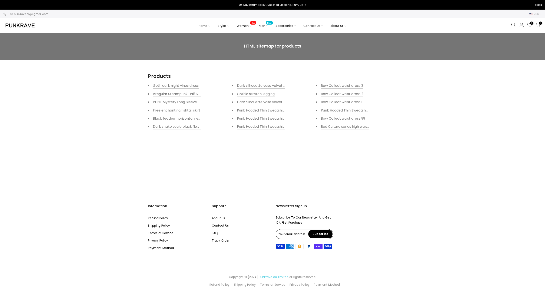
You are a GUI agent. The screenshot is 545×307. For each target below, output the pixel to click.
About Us (337, 26)
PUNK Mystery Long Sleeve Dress (180, 102)
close (8, 5)
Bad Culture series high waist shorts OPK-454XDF (362, 126)
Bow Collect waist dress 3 (342, 85)
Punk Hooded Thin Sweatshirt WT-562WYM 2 (274, 118)
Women (246, 25)
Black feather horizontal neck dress (182, 118)
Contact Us (311, 26)
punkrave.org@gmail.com (31, 14)
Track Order (220, 240)
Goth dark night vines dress (176, 85)
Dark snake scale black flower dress (183, 126)
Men (265, 25)
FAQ (215, 233)
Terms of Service (160, 233)
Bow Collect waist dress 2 (342, 93)
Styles (222, 26)
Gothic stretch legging (256, 93)
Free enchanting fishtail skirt (176, 110)
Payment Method (161, 248)
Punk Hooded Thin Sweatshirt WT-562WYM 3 (274, 110)
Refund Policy (158, 218)
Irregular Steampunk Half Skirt (178, 93)
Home (203, 26)
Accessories (287, 25)
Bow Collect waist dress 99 (343, 118)
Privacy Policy (158, 240)
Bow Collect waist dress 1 (341, 102)
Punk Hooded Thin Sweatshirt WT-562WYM (356, 110)
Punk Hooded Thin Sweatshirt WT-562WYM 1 (273, 126)
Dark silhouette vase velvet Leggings (267, 85)
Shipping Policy (159, 225)
